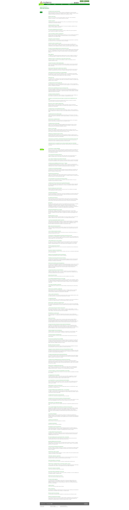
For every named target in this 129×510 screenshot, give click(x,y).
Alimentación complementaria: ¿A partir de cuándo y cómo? (59, 463)
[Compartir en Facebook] (50, 503)
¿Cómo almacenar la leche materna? (55, 154)
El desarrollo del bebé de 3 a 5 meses (55, 209)
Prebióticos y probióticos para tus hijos (55, 133)
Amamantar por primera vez (53, 173)
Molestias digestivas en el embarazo (55, 330)
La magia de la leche (52, 298)
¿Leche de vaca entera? (52, 192)
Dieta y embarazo (51, 488)
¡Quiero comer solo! (51, 16)
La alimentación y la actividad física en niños (56, 108)
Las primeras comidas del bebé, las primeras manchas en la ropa (60, 235)
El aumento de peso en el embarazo (55, 250)
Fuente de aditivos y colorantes (54, 460)
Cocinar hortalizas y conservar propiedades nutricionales (58, 370)
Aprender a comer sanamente (54, 38)
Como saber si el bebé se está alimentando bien (57, 158)
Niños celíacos (51, 54)
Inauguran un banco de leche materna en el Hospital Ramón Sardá (60, 349)
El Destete (50, 202)
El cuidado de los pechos (53, 197)
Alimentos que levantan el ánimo (54, 496)
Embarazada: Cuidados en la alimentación (56, 302)
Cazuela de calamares (52, 423)
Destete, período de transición (54, 245)
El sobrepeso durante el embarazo (54, 426)
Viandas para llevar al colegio (53, 25)
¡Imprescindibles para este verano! (54, 441)
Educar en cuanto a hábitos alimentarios (55, 103)
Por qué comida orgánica (53, 479)
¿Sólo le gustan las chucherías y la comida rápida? (57, 72)
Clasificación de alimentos (53, 419)
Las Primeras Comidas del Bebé (54, 148)
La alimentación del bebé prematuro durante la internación (59, 359)
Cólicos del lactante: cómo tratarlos (55, 240)
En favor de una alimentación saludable (55, 338)
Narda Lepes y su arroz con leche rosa (55, 385)
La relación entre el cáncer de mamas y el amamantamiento (59, 398)
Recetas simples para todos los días (55, 188)
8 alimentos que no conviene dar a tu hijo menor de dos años (59, 58)
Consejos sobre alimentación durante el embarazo (57, 354)
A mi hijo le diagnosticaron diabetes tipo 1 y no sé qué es (58, 389)
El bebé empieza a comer (53, 215)
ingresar (81, 1)
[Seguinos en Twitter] (76, 2)
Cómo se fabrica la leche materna (54, 231)
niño (61, 4)
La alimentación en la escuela (53, 123)
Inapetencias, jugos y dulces (53, 451)
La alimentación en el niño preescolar (55, 82)
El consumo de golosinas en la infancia (55, 29)
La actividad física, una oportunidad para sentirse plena (58, 380)
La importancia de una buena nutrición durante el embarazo (59, 324)
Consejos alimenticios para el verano (55, 431)
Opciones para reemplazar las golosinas (55, 446)
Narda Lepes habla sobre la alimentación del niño (57, 68)
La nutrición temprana (52, 413)
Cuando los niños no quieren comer (54, 43)
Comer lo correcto (51, 20)
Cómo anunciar (42, 506)
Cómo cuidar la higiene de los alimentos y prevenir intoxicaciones (60, 406)
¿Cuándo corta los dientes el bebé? (55, 168)
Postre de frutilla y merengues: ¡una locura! (56, 471)
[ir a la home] (45, 2)
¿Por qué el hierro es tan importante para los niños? (57, 178)
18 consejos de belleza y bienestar (54, 284)
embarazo (48, 4)
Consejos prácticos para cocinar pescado (56, 394)
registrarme (87, 1)
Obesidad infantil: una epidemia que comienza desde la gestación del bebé (62, 143)
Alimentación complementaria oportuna (55, 365)
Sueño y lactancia (51, 318)
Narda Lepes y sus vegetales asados (55, 402)
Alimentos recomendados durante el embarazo (57, 254)
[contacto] (78, 2)
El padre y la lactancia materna (54, 344)
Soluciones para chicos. (52, 275)
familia (69, 4)
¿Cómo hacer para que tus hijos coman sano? (56, 307)
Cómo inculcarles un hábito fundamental (55, 33)
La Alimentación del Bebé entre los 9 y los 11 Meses (57, 163)
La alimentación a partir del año (54, 11)
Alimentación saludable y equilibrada (55, 288)
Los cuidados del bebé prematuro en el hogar (56, 278)
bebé (55, 4)
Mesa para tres (51, 77)
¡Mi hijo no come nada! (52, 128)
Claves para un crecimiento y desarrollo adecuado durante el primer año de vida (63, 138)
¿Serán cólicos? (51, 485)
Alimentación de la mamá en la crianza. (55, 475)
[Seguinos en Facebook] (74, 2)
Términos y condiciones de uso (54, 506)
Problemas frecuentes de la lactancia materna (57, 257)
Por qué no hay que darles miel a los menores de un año (58, 48)
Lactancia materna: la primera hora (54, 334)
